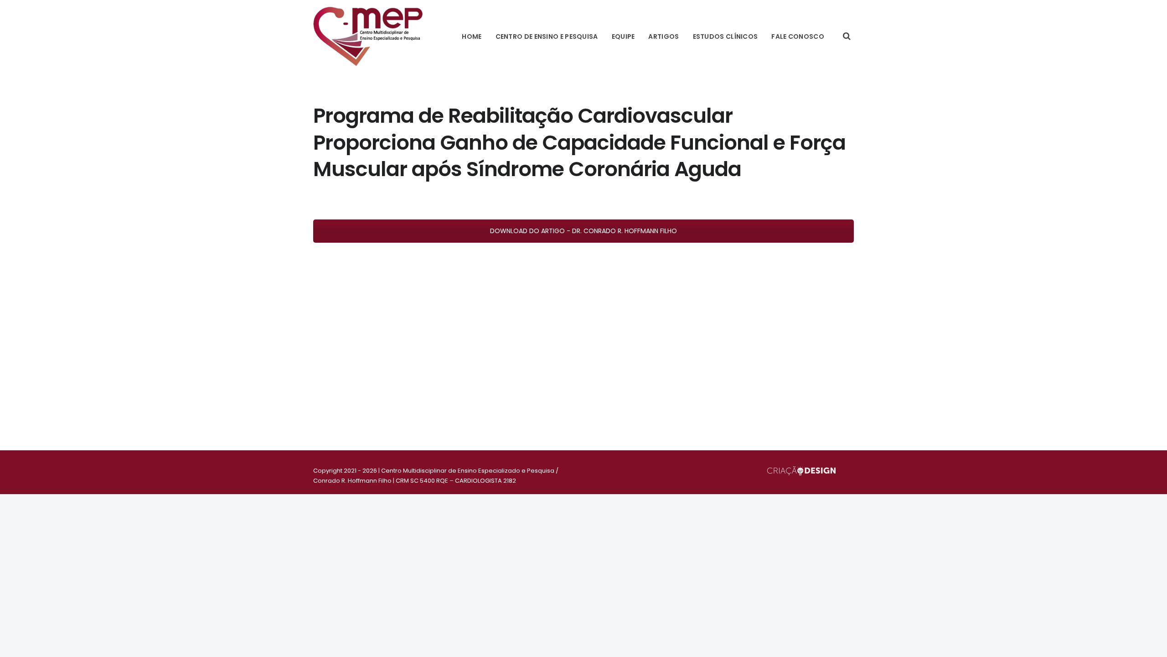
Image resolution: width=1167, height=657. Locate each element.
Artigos (663, 36)
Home (471, 36)
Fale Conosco (797, 36)
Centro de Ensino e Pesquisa (547, 36)
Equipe (623, 36)
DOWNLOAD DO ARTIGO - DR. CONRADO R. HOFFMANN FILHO (583, 230)
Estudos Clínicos (725, 36)
